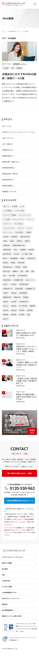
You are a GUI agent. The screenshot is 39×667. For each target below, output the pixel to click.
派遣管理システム (19, 64)
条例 (21, 271)
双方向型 (16, 254)
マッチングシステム (9, 228)
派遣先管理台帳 (7, 168)
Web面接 (5, 68)
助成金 (12, 241)
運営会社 (5, 604)
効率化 (16, 250)
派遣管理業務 (23, 293)
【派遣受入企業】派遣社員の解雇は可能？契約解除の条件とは (26, 381)
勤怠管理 (31, 250)
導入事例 (5, 569)
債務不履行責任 (25, 237)
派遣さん (5, 284)
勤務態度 (23, 250)
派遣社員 (13, 293)
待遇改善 (17, 267)
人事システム (6, 138)
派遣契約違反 (19, 289)
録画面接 (19, 68)
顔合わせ (5, 319)
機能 (27, 271)
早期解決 (15, 271)
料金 (3, 575)
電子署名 (21, 314)
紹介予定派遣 (23, 306)
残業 (32, 271)
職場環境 (32, 306)
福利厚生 (13, 306)
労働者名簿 (6, 245)
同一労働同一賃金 (27, 254)
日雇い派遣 (6, 271)
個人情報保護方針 (7, 610)
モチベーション (7, 232)
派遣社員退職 (6, 186)
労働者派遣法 (6, 156)
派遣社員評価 (6, 180)
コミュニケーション (25, 215)
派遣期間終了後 (30, 289)
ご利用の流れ (6, 581)
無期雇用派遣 (7, 297)
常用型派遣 (21, 262)
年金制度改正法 (7, 267)
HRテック (5, 126)
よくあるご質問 (7, 587)
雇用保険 (13, 314)
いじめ (22, 206)
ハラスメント (7, 224)
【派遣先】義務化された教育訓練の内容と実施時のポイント (26, 364)
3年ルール (6, 206)
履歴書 (13, 262)
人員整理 (28, 232)
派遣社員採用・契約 (9, 174)
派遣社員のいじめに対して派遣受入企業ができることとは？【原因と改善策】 (26, 349)
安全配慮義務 (14, 258)
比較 (12, 68)
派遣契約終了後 (7, 289)
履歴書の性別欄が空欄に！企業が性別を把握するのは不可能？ (26, 397)
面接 (28, 314)
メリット (29, 228)
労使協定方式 (6, 150)
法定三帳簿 (12, 275)
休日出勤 (5, 237)
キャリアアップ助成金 (9, 215)
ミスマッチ (21, 228)
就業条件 (5, 262)
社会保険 (13, 301)
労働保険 (19, 241)
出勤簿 (5, 241)
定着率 (22, 258)
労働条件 (27, 241)
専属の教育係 (31, 258)
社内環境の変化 (23, 301)
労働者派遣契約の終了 (18, 245)
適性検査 (29, 310)
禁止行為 (5, 306)
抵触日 (25, 267)
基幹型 (5, 258)
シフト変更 (6, 219)
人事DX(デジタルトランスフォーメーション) (17, 132)
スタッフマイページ (18, 219)
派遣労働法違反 (23, 284)
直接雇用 (25, 297)
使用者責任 (14, 237)
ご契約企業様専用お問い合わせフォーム (19, 501)
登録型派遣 (17, 297)
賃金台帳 (13, 310)
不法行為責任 (19, 232)
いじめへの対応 (19, 211)
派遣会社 (13, 284)
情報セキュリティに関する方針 (12, 616)
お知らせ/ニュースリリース (10, 598)
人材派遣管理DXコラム (9, 592)
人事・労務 (6, 144)
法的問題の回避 (18, 280)
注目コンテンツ (30, 280)
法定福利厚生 (7, 280)
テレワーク (30, 219)
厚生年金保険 (7, 254)
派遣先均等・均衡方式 (9, 162)
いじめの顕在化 (7, 211)
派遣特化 (5, 293)
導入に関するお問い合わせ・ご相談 (19, 473)
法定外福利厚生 (22, 275)
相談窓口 (5, 301)
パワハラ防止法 (18, 224)
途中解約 (21, 310)
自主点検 (5, 310)
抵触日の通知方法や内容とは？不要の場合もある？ (26, 334)
